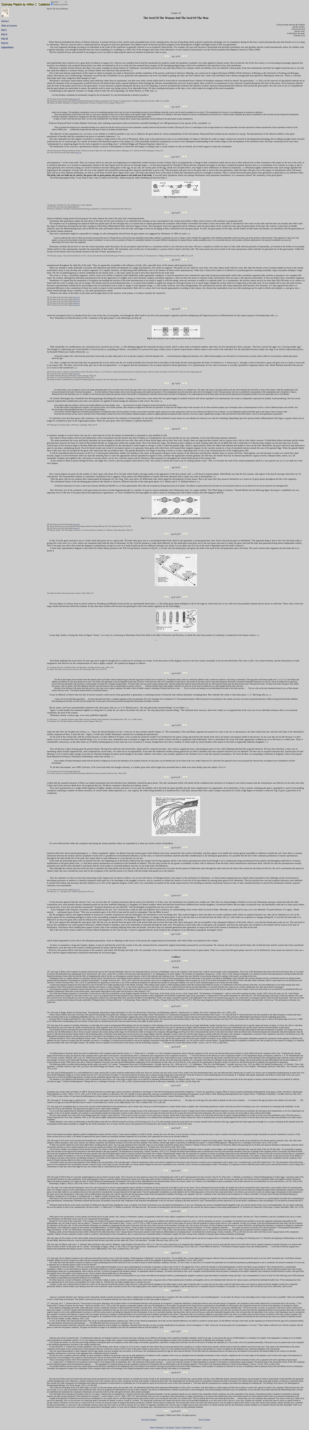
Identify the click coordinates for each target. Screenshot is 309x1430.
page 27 (76, 889)
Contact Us (197, 1427)
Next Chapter (204, 1419)
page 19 (76, 99)
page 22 (76, 299)
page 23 (76, 303)
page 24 (76, 305)
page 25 (76, 524)
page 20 (78, 152)
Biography (160, 1427)
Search (177, 1427)
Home (152, 1427)
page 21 (76, 297)
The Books (169, 1427)
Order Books (187, 1427)
